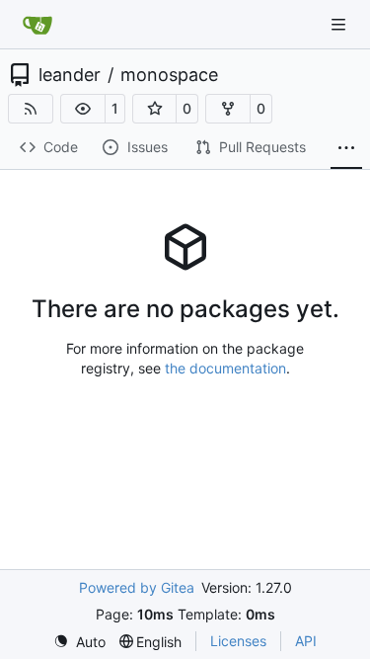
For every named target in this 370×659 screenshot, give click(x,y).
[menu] (79, 641)
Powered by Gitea (136, 587)
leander (69, 75)
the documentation (225, 368)
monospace (169, 75)
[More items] (346, 148)
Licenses (238, 640)
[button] (83, 109)
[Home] (37, 24)
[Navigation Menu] (340, 24)
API (306, 640)
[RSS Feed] (30, 109)
